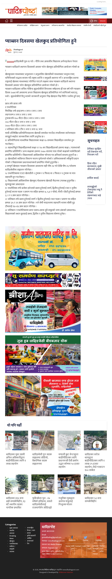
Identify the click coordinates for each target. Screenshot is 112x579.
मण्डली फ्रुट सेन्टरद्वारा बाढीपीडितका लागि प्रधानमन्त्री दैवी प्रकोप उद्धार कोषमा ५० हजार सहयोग (69, 460)
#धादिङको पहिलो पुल (99, 25)
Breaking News (13, 537)
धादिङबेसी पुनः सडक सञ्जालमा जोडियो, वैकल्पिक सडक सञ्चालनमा (42, 459)
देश (28, 543)
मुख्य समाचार (14, 528)
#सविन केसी (87, 25)
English (102, 21)
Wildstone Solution (66, 572)
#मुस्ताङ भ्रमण (44, 25)
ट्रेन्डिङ (95, 21)
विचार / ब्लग (31, 530)
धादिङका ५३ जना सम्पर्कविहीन (93, 500)
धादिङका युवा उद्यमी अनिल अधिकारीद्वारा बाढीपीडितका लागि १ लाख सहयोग (16, 459)
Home (68, 546)
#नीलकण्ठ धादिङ (21, 25)
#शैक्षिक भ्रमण (33, 25)
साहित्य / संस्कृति (12, 547)
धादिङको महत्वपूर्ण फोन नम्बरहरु (95, 550)
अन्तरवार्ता (30, 540)
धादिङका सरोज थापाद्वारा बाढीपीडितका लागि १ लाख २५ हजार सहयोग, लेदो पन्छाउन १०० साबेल (95, 462)
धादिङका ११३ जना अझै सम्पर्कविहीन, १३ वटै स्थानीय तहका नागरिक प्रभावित (15, 503)
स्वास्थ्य (12, 551)
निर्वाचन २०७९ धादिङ (102, 549)
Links (84, 546)
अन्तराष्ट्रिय (30, 527)
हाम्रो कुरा (72, 547)
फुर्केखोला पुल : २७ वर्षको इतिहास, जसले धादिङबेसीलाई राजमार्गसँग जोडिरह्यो (42, 503)
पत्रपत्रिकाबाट (14, 543)
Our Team (89, 547)
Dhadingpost (18, 49)
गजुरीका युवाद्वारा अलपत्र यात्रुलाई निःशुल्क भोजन (66, 501)
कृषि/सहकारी (31, 535)
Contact (78, 546)
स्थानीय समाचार (12, 532)
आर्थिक (29, 538)
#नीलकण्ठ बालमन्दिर (57, 25)
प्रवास (29, 533)
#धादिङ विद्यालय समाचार (73, 25)
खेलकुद (12, 541)
